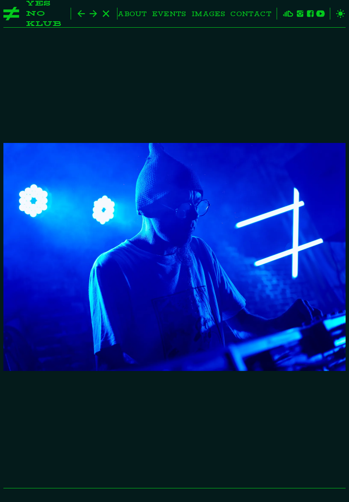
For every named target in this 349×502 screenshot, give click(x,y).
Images (208, 14)
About (132, 14)
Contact (251, 14)
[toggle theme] (338, 14)
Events (169, 14)
